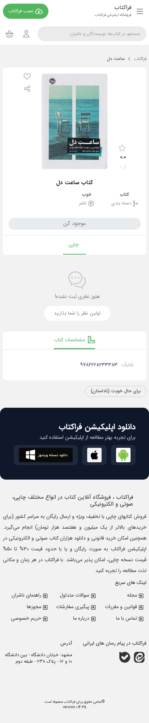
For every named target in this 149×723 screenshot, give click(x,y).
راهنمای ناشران (26, 595)
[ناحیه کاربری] (26, 33)
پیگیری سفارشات (72, 607)
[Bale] (124, 657)
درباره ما (81, 618)
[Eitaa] (139, 657)
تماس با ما (126, 618)
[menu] (139, 11)
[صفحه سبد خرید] (9, 33)
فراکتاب (69, 702)
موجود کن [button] (74, 223)
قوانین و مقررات (121, 607)
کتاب (124, 194)
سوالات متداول (74, 595)
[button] (27, 76)
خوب (86, 194)
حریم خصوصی (26, 618)
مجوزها (34, 607)
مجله (132, 595)
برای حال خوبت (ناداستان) (116, 391)
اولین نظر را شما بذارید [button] (77, 313)
